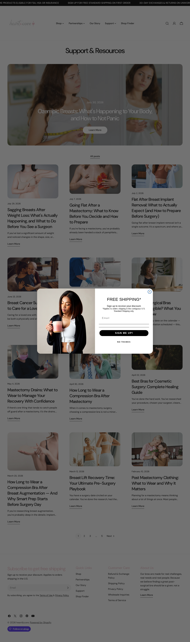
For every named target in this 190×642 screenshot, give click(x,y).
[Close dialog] (149, 292)
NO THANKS (124, 342)
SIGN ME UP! (124, 333)
